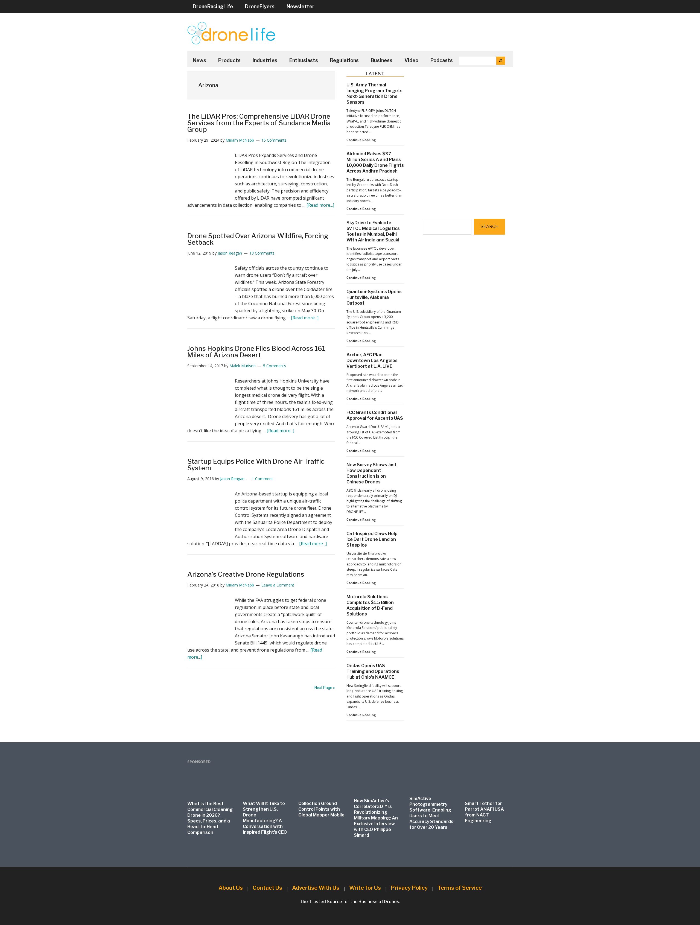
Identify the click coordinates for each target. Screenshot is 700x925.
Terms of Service (460, 888)
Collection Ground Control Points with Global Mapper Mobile (321, 809)
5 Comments (274, 365)
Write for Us (365, 888)
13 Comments (262, 253)
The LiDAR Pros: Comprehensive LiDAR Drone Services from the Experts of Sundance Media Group (259, 122)
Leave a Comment (277, 585)
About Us (230, 888)
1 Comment (262, 478)
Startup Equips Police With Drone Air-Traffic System (255, 464)
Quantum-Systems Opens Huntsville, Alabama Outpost (374, 297)
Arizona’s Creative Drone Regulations (245, 574)
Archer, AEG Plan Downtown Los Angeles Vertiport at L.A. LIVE (372, 360)
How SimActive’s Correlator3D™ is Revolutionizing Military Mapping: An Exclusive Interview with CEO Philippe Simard (376, 818)
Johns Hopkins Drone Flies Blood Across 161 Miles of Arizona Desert (256, 352)
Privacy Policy (409, 888)
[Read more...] (320, 205)
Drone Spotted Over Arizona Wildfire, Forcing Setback (257, 239)
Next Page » (324, 687)
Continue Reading (361, 140)
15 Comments (274, 140)
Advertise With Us (315, 888)
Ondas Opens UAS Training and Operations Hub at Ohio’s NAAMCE (372, 671)
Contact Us (267, 888)
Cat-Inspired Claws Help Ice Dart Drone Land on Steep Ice (372, 539)
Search (489, 226)
